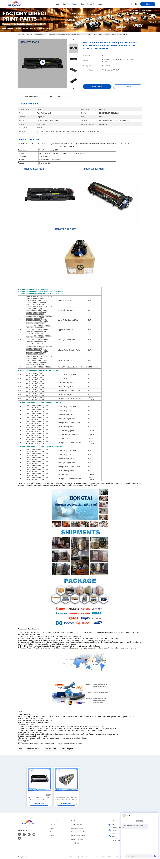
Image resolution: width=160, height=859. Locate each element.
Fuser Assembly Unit (40, 34)
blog (82, 4)
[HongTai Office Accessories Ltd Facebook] (24, 834)
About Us (52, 824)
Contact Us (53, 835)
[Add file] (123, 856)
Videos (100, 4)
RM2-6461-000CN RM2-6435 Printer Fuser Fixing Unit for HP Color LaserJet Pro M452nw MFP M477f (39, 799)
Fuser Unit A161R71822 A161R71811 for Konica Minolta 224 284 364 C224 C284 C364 (66, 799)
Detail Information (31, 96)
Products (29, 34)
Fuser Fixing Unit (50, 749)
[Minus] (155, 815)
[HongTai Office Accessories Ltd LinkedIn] (29, 834)
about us (65, 4)
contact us (91, 4)
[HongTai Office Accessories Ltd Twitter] (19, 834)
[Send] (155, 856)
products (75, 4)
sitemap (29, 857)
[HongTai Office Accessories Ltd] (15, 4)
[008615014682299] (34, 834)
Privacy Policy (22, 857)
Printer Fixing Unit (66, 749)
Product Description (58, 96)
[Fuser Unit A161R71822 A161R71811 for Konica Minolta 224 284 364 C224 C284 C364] (66, 782)
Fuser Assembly (33, 749)
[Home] (28, 825)
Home (57, 4)
